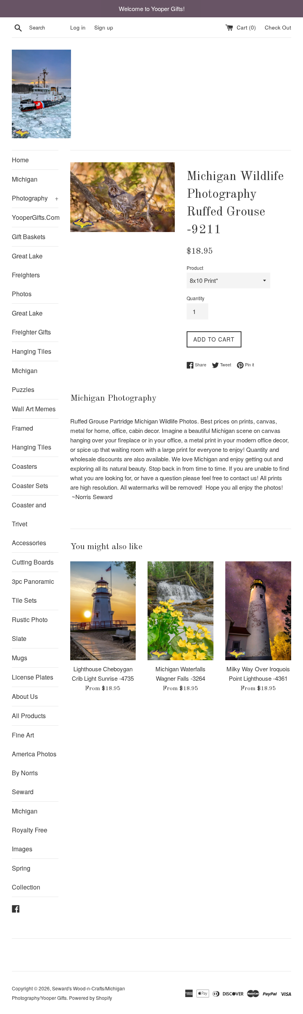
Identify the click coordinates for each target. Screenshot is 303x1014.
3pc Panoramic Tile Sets (33, 591)
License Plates (32, 677)
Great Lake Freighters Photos (27, 274)
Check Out (278, 27)
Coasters (24, 466)
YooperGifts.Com (35, 217)
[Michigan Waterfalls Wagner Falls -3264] (180, 610)
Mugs (19, 657)
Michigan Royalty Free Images (29, 829)
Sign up (103, 27)
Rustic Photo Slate (30, 629)
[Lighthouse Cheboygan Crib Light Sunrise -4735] (103, 610)
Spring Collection (26, 877)
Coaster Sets (30, 485)
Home (20, 159)
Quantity (195, 298)
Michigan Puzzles (24, 380)
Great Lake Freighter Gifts (31, 322)
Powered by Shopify (90, 997)
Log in (78, 27)
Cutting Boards (33, 561)
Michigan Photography (35, 188)
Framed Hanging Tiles (31, 437)
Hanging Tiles (31, 351)
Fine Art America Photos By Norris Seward (34, 763)
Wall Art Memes (34, 408)
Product (195, 267)
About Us (25, 696)
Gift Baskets (28, 236)
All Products (29, 715)
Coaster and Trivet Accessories (29, 523)
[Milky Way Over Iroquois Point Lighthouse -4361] (258, 610)
